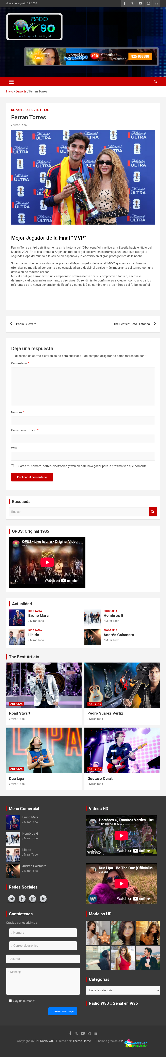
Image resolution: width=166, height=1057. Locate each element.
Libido (33, 634)
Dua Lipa (16, 778)
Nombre (17, 412)
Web (14, 448)
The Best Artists (24, 656)
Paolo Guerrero (26, 324)
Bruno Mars (38, 615)
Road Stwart (19, 713)
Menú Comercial (24, 808)
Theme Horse (82, 1041)
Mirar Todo (20, 125)
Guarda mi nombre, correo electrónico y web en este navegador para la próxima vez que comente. (82, 466)
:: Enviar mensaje (63, 1011)
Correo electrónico (24, 430)
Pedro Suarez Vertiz (105, 713)
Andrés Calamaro (119, 634)
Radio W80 (47, 1041)
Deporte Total (37, 110)
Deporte (17, 110)
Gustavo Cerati (100, 778)
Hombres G (113, 615)
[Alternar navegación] (11, 81)
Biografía (35, 611)
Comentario (20, 363)
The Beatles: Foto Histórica (132, 324)
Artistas (16, 703)
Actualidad (22, 603)
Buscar (153, 511)
